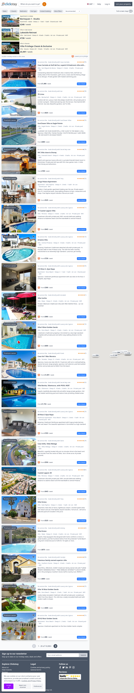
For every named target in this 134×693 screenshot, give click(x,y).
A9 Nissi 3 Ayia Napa (46, 415)
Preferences (38, 686)
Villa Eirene (42, 531)
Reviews (5, 672)
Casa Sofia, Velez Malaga (47, 444)
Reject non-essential (22, 686)
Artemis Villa (43, 240)
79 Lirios (41, 94)
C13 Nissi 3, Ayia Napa (46, 269)
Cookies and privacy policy (40, 667)
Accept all (8, 686)
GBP (91, 4)
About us (5, 667)
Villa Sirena (42, 502)
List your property (123, 4)
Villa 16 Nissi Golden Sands (48, 589)
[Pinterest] (70, 667)
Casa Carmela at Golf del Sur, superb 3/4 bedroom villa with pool (61, 65)
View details (82, 84)
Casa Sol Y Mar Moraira (47, 356)
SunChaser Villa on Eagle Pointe (50, 123)
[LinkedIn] (67, 667)
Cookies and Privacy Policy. (31, 681)
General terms (36, 670)
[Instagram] (73, 667)
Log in (107, 4)
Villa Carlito (42, 298)
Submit (83, 655)
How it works (7, 670)
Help (99, 4)
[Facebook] (60, 667)
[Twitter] (63, 667)
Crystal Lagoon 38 (45, 473)
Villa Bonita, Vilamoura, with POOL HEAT (54, 385)
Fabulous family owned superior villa (52, 560)
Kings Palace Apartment (47, 182)
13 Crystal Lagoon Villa (46, 211)
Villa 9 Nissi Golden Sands (48, 327)
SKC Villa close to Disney (47, 152)
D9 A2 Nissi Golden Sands (47, 618)
